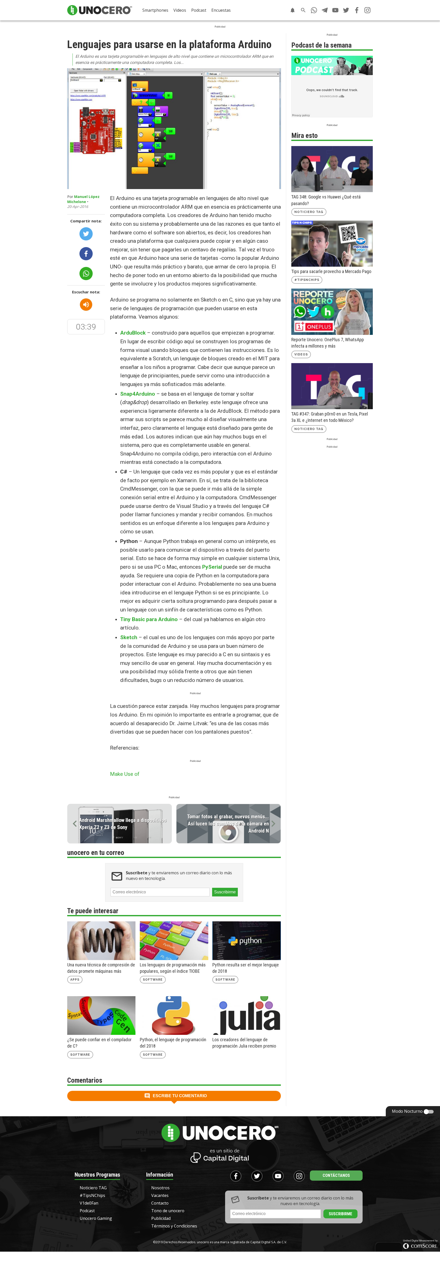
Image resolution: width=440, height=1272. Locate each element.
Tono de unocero (167, 1210)
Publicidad (161, 1218)
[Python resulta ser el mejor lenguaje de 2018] (246, 940)
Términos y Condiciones (174, 1226)
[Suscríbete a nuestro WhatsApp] (314, 10)
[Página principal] (99, 10)
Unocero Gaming (96, 1218)
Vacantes (160, 1195)
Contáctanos (336, 1175)
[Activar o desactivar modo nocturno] (429, 1111)
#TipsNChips (306, 280)
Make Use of (125, 774)
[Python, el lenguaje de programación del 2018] (174, 1015)
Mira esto (304, 136)
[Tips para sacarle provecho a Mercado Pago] (332, 244)
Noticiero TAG (308, 212)
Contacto (160, 1203)
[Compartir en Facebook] (86, 253)
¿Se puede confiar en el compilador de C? (99, 1043)
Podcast (198, 10)
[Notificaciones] (292, 10)
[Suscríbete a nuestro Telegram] (324, 10)
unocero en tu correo (95, 853)
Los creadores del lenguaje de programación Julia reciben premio (244, 1043)
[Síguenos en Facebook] (356, 10)
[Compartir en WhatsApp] (86, 273)
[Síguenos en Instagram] (367, 10)
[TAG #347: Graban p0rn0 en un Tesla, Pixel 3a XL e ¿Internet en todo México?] (332, 386)
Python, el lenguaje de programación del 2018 (173, 1043)
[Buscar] (303, 10)
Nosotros (160, 1188)
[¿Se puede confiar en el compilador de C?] (101, 1015)
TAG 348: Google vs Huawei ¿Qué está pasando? (326, 200)
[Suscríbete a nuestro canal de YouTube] (335, 10)
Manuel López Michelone (83, 199)
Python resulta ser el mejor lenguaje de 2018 (245, 968)
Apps (74, 979)
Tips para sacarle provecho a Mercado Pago (331, 271)
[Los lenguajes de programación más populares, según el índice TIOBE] (174, 940)
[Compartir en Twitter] (86, 233)
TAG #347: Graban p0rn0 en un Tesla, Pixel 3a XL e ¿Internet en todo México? (329, 417)
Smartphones (155, 10)
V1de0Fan (89, 1203)
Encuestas (221, 10)
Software (153, 979)
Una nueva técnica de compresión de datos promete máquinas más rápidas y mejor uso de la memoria (101, 968)
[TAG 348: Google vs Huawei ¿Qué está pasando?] (332, 169)
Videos (179, 10)
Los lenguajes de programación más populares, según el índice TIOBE (173, 968)
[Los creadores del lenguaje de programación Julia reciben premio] (246, 1015)
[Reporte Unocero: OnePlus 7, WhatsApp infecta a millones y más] (332, 312)
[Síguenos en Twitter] (346, 10)
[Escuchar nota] (86, 304)
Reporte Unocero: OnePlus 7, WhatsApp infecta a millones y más (327, 343)
